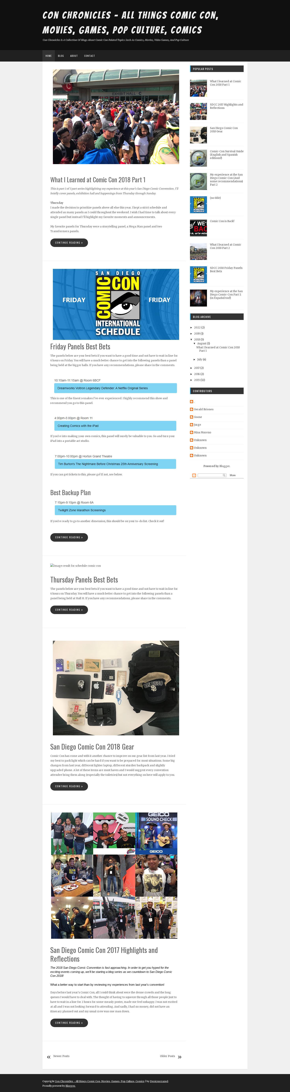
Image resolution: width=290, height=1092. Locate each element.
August (201, 343)
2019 (197, 333)
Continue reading (68, 242)
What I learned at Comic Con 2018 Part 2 (225, 246)
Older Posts (167, 1056)
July (199, 359)
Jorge (197, 424)
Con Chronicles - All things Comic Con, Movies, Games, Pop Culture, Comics (99, 1081)
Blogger (224, 466)
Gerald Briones (203, 409)
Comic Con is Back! (222, 221)
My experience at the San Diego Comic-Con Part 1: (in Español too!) (226, 295)
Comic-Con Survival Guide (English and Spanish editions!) (227, 155)
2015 (197, 380)
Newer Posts (61, 1056)
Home (49, 55)
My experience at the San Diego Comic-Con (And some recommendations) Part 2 (226, 179)
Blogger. (70, 1085)
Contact (89, 55)
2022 (197, 327)
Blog (61, 55)
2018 (197, 339)
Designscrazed (159, 1081)
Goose (198, 417)
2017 (197, 368)
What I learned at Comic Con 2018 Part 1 (225, 83)
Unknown (200, 440)
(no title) (215, 198)
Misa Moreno (202, 432)
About (74, 55)
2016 (197, 374)
